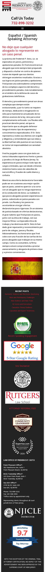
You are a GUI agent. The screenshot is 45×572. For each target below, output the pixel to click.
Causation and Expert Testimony (22, 311)
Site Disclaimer (22, 365)
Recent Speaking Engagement (22, 335)
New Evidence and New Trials (22, 301)
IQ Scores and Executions (22, 304)
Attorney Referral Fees (22, 408)
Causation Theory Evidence (22, 307)
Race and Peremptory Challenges (21, 297)
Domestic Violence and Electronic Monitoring (22, 294)
